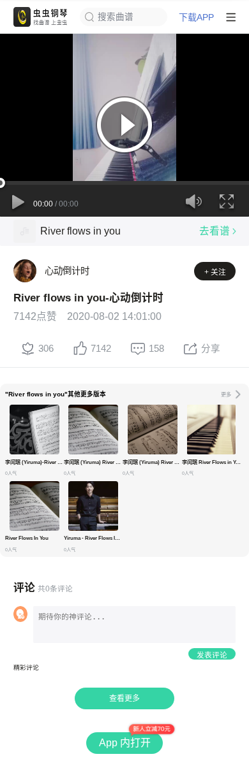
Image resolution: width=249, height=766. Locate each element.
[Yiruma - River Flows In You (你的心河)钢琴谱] (93, 506)
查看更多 (124, 698)
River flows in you (80, 231)
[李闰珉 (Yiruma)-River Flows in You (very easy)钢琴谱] (34, 429)
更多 (226, 394)
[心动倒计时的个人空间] (24, 270)
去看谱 (214, 231)
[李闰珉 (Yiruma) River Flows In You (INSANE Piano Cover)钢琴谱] (152, 429)
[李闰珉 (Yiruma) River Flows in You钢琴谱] (93, 429)
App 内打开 (125, 742)
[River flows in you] (24, 231)
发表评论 (212, 655)
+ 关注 (215, 272)
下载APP (196, 17)
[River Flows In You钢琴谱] (34, 506)
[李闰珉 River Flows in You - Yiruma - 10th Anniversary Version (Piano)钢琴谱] (211, 429)
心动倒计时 (67, 271)
